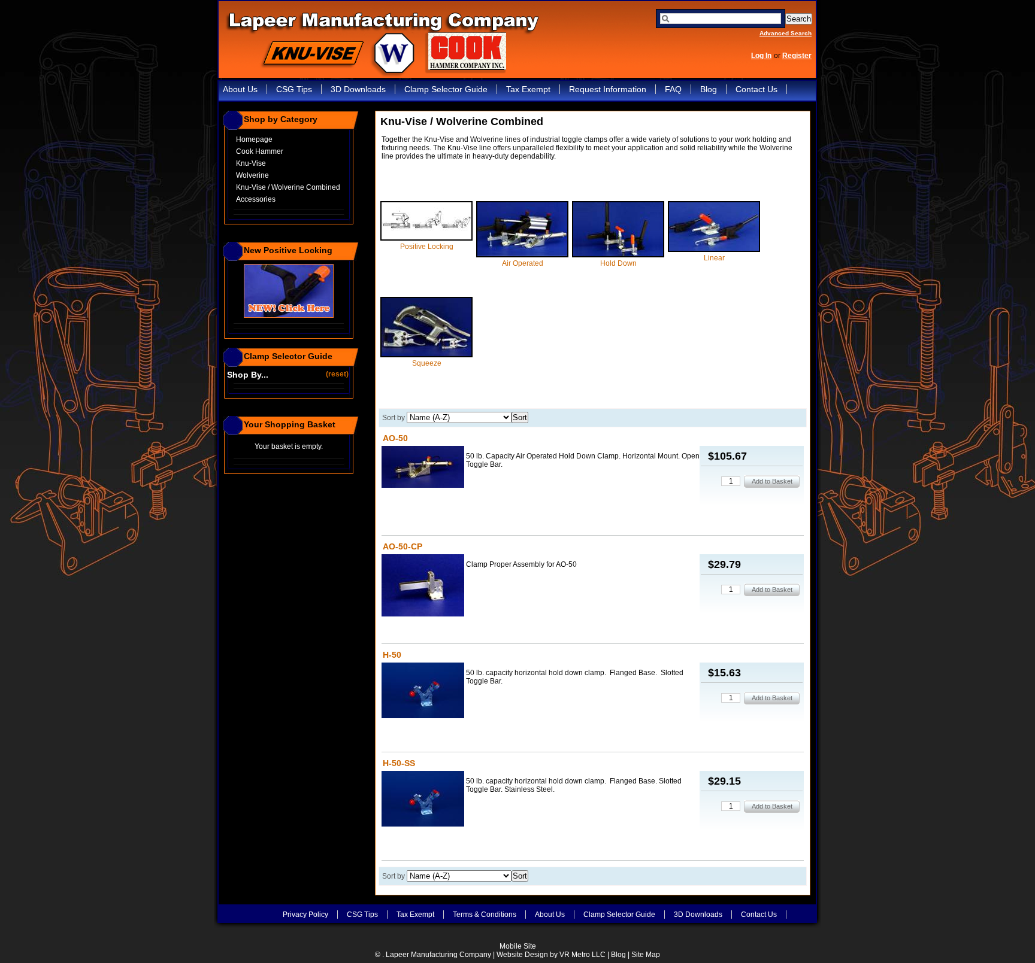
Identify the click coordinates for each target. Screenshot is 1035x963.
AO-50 (395, 438)
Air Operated (522, 263)
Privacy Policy (305, 914)
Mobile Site (518, 946)
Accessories (256, 199)
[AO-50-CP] (423, 586)
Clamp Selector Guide (446, 89)
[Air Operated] (522, 255)
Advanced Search (785, 33)
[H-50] (423, 691)
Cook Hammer (259, 151)
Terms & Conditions (484, 914)
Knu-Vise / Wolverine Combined (288, 187)
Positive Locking (426, 246)
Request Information (607, 89)
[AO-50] (423, 468)
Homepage (254, 139)
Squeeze (426, 363)
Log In (761, 55)
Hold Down (618, 263)
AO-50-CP (402, 546)
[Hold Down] (618, 255)
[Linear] (714, 249)
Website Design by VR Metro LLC (551, 954)
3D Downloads (358, 89)
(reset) (338, 374)
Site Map (645, 954)
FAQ (673, 89)
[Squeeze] (426, 355)
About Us (240, 89)
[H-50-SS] (423, 799)
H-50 (392, 655)
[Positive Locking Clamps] (289, 315)
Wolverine (252, 175)
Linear (714, 258)
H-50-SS (399, 763)
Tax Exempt (528, 89)
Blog (708, 89)
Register (797, 55)
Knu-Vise (251, 163)
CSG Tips (294, 89)
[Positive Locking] (426, 238)
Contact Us (756, 89)
